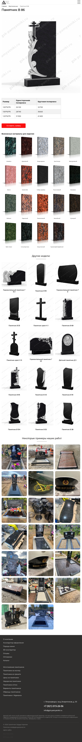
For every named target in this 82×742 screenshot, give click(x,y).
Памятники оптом (10, 685)
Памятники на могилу (11, 671)
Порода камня (9, 646)
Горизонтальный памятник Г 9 (67, 291)
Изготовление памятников (13, 667)
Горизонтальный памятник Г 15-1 (14, 291)
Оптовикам (7, 657)
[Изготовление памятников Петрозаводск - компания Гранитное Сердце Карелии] (6, 2)
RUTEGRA (8, 734)
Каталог (6, 660)
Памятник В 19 (67, 395)
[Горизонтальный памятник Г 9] (67, 274)
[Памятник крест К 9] (14, 343)
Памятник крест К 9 (14, 360)
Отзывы (6, 653)
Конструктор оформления (13, 643)
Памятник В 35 (14, 326)
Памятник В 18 (40, 291)
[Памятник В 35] (14, 309)
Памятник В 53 (41, 429)
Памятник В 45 (41, 395)
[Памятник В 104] (14, 413)
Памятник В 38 (67, 429)
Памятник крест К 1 (41, 326)
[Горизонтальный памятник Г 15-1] (14, 274)
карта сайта (7, 730)
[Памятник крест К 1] (41, 309)
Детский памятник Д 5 (67, 360)
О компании (8, 639)
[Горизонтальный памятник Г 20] (41, 343)
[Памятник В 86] (41, 54)
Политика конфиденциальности (14, 727)
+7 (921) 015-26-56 (53, 706)
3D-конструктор (9, 650)
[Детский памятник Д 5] (67, 343)
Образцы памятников (11, 692)
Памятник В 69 (67, 326)
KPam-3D (8, 737)
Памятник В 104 (14, 429)
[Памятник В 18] (41, 274)
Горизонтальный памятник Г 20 (41, 360)
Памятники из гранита (12, 674)
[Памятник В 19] (67, 378)
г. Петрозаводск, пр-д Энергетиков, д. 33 (60, 702)
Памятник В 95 (14, 395)
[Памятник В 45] (41, 378)
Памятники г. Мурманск (12, 695)
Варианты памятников (12, 688)
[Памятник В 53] (41, 413)
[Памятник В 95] (14, 378)
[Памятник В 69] (67, 309)
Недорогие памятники (12, 681)
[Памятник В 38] (67, 413)
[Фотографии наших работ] (14, 457)
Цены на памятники (11, 678)
